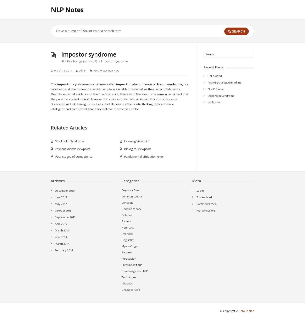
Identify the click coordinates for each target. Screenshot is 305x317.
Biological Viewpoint (137, 149)
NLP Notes (67, 9)
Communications (132, 196)
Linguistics (128, 240)
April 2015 (61, 224)
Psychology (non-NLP (135, 271)
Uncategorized (131, 290)
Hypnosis (127, 234)
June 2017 (61, 197)
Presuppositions (132, 265)
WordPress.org (205, 210)
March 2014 (62, 244)
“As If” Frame (216, 89)
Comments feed (206, 204)
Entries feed (204, 197)
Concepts (127, 202)
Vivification (214, 102)
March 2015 (62, 230)
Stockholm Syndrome (69, 141)
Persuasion (129, 258)
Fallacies (127, 215)
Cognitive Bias (130, 190)
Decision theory (131, 209)
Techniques (129, 277)
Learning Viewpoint (137, 141)
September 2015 (65, 217)
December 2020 (64, 190)
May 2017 (61, 204)
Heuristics (128, 227)
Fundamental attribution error (144, 156)
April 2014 (61, 237)
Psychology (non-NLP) (82, 61)
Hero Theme (246, 311)
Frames (126, 221)
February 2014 (64, 250)
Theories (127, 283)
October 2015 (63, 210)
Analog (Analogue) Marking (224, 82)
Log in (200, 190)
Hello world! (215, 76)
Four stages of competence (74, 156)
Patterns (127, 252)
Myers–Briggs (130, 246)
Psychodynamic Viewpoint (72, 149)
